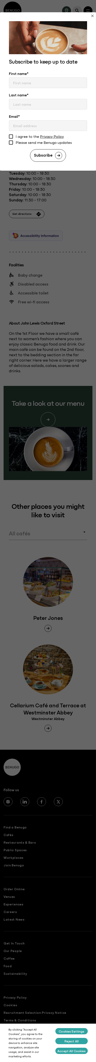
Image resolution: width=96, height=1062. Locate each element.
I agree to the (40, 137)
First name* (19, 73)
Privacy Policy (52, 136)
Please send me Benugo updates (44, 143)
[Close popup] (92, 16)
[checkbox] (11, 137)
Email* (14, 116)
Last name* (19, 94)
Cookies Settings (71, 1031)
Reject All (72, 1041)
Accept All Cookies (71, 1051)
